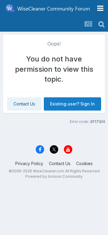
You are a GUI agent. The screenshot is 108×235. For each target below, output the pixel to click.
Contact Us (24, 103)
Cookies (84, 163)
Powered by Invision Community (54, 176)
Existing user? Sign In (72, 103)
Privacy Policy (29, 163)
